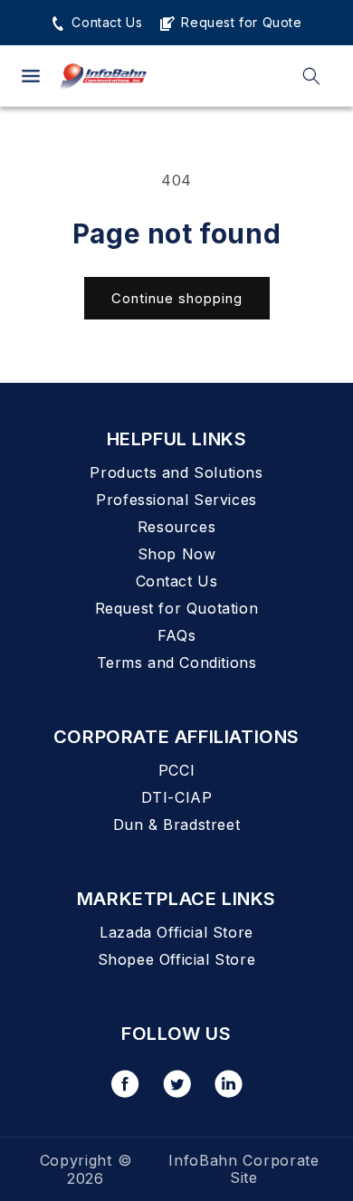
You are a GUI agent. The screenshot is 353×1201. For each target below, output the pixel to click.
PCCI (176, 770)
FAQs (176, 635)
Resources (176, 527)
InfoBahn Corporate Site (244, 1169)
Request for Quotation (177, 608)
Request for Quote (239, 22)
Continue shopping (177, 298)
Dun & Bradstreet (177, 824)
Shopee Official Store (177, 959)
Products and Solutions (176, 472)
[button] (31, 76)
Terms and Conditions (177, 662)
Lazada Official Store (176, 932)
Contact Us (105, 22)
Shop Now (177, 554)
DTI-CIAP (177, 797)
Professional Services (176, 500)
